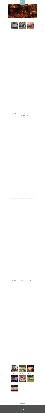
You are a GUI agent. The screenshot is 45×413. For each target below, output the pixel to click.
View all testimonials (22, 403)
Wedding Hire (13, 1)
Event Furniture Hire (29, 1)
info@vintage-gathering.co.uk (22, 406)
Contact (36, 1)
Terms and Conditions (22, 409)
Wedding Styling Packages (22, 408)
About (10, 1)
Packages (16, 1)
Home (8, 1)
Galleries (26, 1)
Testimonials (33, 1)
